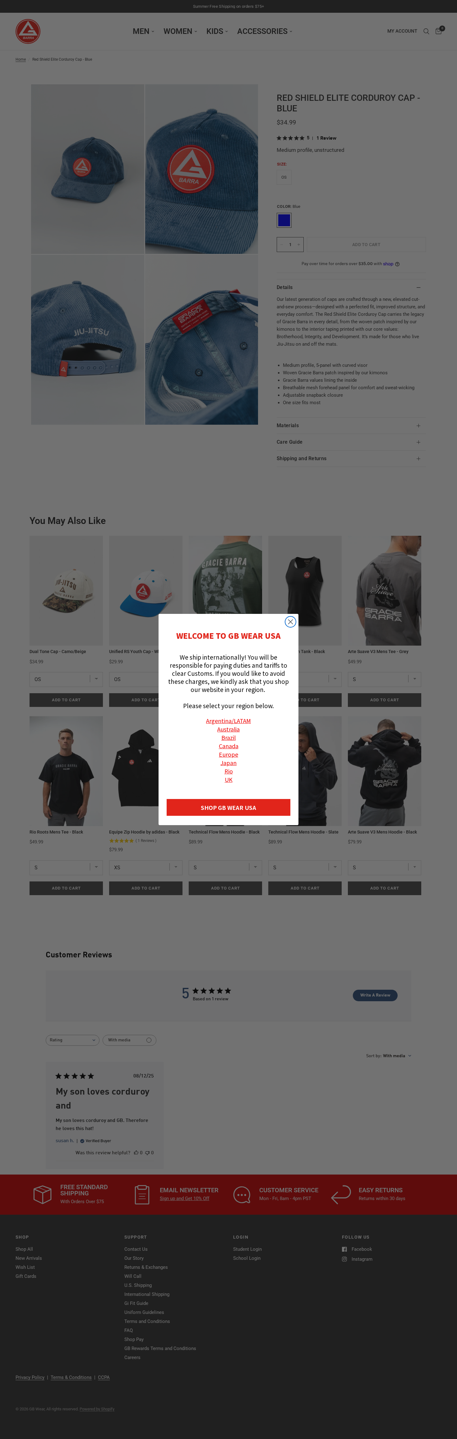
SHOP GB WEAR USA (228, 807)
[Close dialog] (290, 621)
